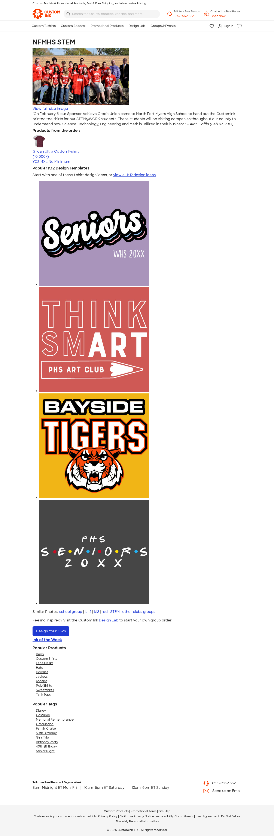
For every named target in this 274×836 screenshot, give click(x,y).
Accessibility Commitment (175, 816)
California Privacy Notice (136, 816)
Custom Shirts (46, 659)
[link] (46, 14)
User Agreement (207, 816)
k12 (96, 611)
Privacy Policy (108, 816)
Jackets (42, 677)
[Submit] (68, 14)
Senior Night (45, 751)
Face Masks (44, 663)
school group (70, 611)
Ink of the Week (47, 639)
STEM (115, 611)
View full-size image (50, 108)
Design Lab (108, 620)
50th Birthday (46, 733)
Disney (41, 710)
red (105, 611)
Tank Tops (43, 694)
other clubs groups (138, 611)
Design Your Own (51, 631)
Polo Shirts (44, 685)
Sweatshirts (45, 690)
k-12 (88, 611)
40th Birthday (46, 746)
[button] (225, 16)
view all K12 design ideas (134, 175)
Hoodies (42, 672)
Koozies (41, 681)
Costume (43, 715)
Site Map (164, 811)
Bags (40, 654)
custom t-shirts (86, 816)
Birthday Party (47, 742)
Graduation (45, 724)
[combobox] (112, 14)
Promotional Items (143, 811)
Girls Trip (42, 737)
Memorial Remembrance (55, 719)
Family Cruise (46, 728)
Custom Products (116, 811)
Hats (39, 668)
